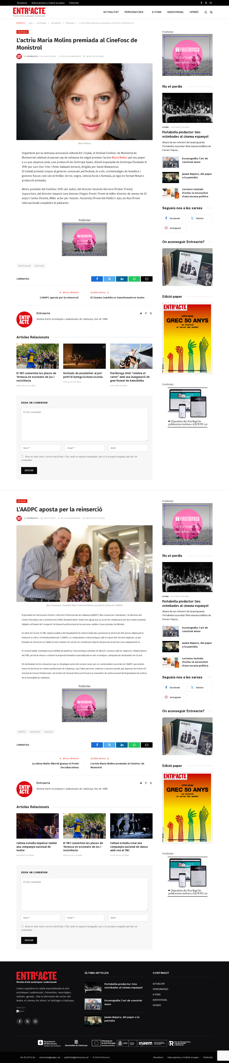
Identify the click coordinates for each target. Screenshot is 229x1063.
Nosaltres (22, 3)
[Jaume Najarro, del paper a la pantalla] (170, 177)
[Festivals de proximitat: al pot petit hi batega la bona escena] (84, 356)
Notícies (22, 501)
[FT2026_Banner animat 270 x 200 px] (84, 255)
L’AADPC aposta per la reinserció (59, 297)
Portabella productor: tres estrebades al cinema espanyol (185, 134)
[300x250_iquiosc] (187, 427)
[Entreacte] (29, 12)
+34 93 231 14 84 (27, 1057)
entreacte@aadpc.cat (49, 1057)
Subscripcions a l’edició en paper (48, 3)
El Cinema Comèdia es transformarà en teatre (118, 297)
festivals (39, 265)
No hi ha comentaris (71, 56)
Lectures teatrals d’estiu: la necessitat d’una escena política (195, 193)
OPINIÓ (194, 12)
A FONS (156, 12)
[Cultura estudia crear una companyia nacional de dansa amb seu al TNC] (131, 826)
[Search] (211, 12)
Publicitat (74, 3)
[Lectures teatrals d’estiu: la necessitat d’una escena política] (170, 192)
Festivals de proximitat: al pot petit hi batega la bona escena (83, 375)
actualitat (35, 731)
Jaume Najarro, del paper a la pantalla (197, 175)
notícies (48, 731)
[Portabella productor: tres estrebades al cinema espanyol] (187, 108)
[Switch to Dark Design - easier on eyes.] (206, 12)
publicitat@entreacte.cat (76, 1057)
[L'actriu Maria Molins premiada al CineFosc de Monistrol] (84, 101)
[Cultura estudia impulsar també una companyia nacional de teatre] (37, 826)
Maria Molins (119, 157)
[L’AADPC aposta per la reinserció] (84, 563)
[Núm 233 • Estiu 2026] (187, 373)
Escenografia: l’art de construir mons (195, 160)
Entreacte (32, 56)
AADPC (22, 731)
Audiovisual (24, 265)
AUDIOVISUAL (175, 12)
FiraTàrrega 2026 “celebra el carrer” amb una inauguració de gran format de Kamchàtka (130, 377)
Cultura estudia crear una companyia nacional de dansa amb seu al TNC (129, 846)
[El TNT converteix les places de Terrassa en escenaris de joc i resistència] (37, 356)
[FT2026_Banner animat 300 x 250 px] (187, 75)
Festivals (22, 32)
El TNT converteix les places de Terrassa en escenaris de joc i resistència (36, 377)
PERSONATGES (134, 12)
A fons (165, 127)
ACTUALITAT (111, 12)
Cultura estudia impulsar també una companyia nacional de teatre (36, 846)
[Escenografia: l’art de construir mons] (170, 162)
